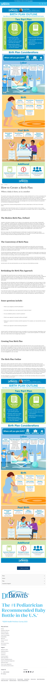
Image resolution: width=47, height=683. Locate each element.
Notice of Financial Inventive (23, 680)
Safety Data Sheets (4, 657)
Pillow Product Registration (6, 664)
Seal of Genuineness (41, 679)
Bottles (2, 628)
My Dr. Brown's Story (5, 643)
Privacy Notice (20, 679)
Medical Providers (4, 649)
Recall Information (4, 662)
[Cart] (42, 4)
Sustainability (3, 644)
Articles (5, 184)
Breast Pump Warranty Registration (8, 660)
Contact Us (3, 654)
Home (2, 184)
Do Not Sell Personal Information (7, 665)
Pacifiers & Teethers (5, 633)
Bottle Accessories (4, 632)
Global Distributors (4, 651)
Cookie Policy (26, 679)
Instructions (3, 652)
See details (30, 0)
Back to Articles (24, 568)
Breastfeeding (3, 636)
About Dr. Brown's (4, 640)
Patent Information (4, 680)
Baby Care (3, 638)
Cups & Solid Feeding (5, 635)
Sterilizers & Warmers (5, 630)
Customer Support (4, 656)
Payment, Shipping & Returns (6, 659)
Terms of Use (33, 679)
